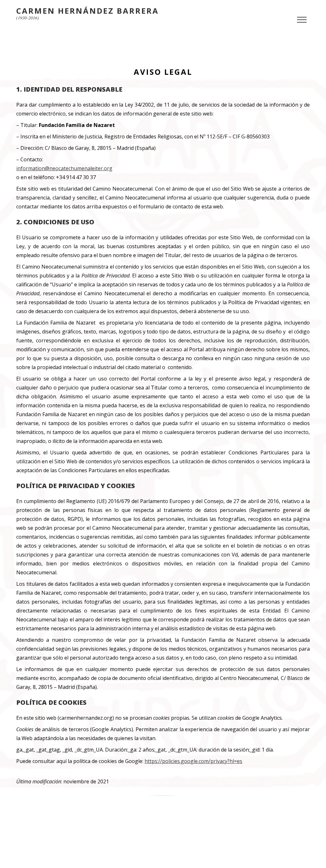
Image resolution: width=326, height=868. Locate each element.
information (30, 168)
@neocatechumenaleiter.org (78, 168)
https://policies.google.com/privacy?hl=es (193, 761)
